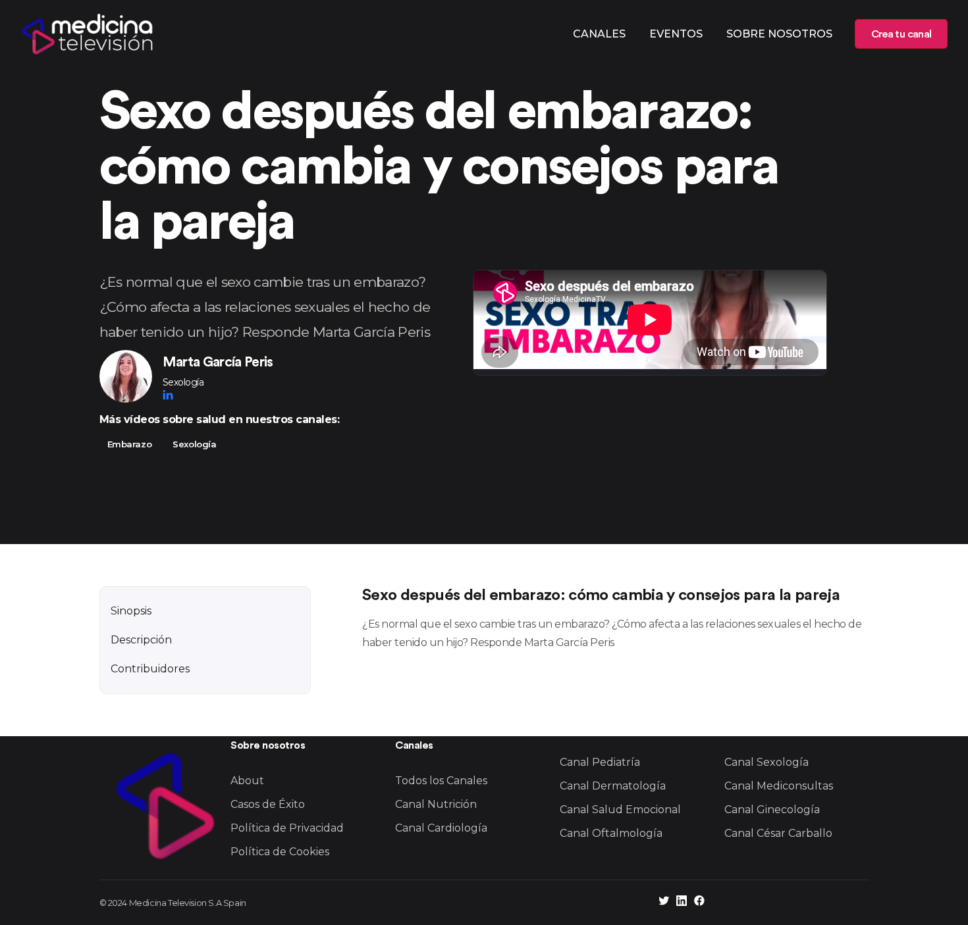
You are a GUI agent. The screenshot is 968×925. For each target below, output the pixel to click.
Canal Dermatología (613, 786)
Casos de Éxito (267, 804)
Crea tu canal (901, 34)
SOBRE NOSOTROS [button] (779, 34)
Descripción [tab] (141, 640)
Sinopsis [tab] (131, 611)
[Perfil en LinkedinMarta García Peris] (168, 394)
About (247, 780)
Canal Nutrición (436, 804)
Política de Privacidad (287, 828)
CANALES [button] (599, 34)
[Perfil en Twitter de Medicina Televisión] (664, 902)
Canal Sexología (766, 762)
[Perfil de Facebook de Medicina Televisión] (699, 902)
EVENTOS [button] (676, 34)
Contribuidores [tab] (150, 668)
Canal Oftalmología (611, 833)
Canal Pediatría (600, 762)
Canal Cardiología (441, 828)
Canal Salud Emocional (620, 809)
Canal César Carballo (778, 833)
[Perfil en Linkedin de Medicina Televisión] (681, 902)
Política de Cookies (279, 851)
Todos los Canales (441, 780)
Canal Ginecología (772, 809)
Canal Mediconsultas (778, 786)
